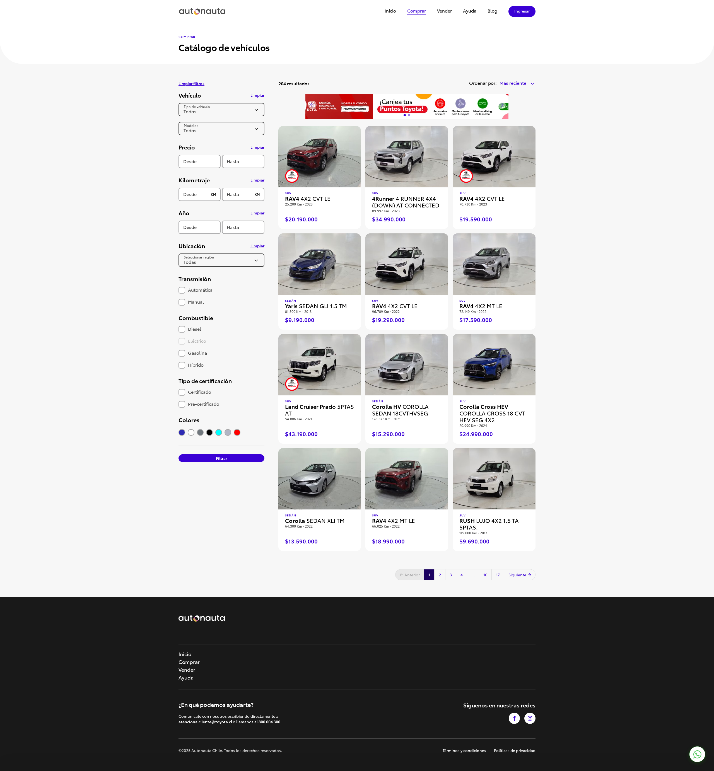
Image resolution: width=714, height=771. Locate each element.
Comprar (416, 11)
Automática (200, 289)
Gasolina (197, 352)
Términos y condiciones (464, 750)
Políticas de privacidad (515, 750)
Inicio (390, 11)
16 (485, 574)
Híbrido (195, 364)
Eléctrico (196, 340)
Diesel (194, 328)
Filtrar (221, 458)
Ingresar (522, 11)
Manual (195, 301)
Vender (444, 11)
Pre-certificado (203, 403)
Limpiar (257, 95)
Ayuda (469, 11)
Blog (492, 11)
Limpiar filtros (191, 83)
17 (498, 574)
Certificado (199, 391)
